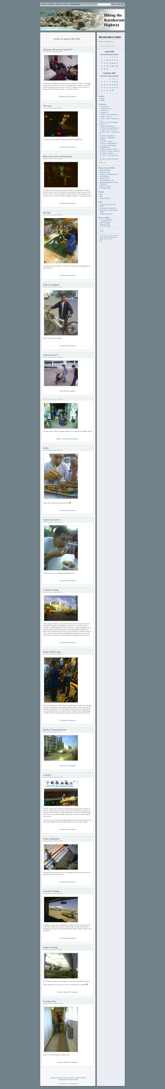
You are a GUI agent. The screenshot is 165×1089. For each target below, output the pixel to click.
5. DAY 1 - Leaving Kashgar (108, 114)
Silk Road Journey (105, 186)
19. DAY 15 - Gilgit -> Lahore (109, 151)
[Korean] (115, 37)
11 (110, 60)
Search (114, 4)
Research (59, 4)
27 (114, 66)
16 (112, 85)
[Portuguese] (110, 37)
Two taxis (47, 105)
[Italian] (107, 37)
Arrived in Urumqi (51, 891)
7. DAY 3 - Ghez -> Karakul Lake (110, 118)
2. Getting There (62, 992)
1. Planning (103, 106)
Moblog (50, 4)
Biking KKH (75, 4)
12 (101, 85)
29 (101, 69)
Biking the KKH (105, 172)
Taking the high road (106, 214)
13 (114, 60)
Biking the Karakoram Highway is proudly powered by (65, 1078)
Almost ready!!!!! (50, 354)
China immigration (51, 838)
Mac (101, 196)
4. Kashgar (62, 96)
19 (112, 63)
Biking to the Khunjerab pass (109, 174)
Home (44, 4)
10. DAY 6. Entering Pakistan (109, 128)
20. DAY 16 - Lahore (106, 153)
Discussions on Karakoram (108, 208)
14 (107, 85)
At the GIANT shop (52, 651)
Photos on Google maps (106, 41)
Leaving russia (49, 1001)
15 (110, 85)
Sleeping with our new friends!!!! (57, 49)
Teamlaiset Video (105, 198)
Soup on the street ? (52, 519)
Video (101, 162)
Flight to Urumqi (50, 947)
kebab (46, 447)
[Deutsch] (100, 37)
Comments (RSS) (73, 1079)
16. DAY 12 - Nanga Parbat (108, 143)
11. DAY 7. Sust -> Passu (107, 130)
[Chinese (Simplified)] (117, 37)
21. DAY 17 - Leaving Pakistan (109, 155)
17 (107, 63)
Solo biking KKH (105, 188)
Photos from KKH (105, 226)
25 (110, 66)
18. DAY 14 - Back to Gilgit (108, 149)
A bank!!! (47, 774)
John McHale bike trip (106, 180)
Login (101, 231)
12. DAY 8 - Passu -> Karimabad (109, 132)
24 (107, 66)
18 (110, 63)
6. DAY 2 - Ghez (105, 116)
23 (104, 66)
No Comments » (71, 96)
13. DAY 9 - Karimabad (107, 136)
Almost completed (51, 284)
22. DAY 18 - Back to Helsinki (109, 159)
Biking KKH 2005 (105, 170)
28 (117, 66)
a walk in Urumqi (51, 589)
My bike (47, 212)
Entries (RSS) (62, 1079)
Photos (66, 4)
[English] (120, 37)
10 (107, 60)
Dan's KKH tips (104, 176)
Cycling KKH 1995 (106, 220)
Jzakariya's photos (105, 222)
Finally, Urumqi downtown (55, 729)
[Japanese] (112, 37)
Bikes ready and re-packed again (57, 156)
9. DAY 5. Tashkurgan (106, 126)
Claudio (102, 98)
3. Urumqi (62, 147)
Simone (102, 100)
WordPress (83, 1078)
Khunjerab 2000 (105, 224)
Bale (101, 194)
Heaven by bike (104, 178)
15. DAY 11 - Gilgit (106, 141)
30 (104, 69)
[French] (105, 37)
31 (107, 69)
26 (112, 66)
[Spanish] (102, 37)
